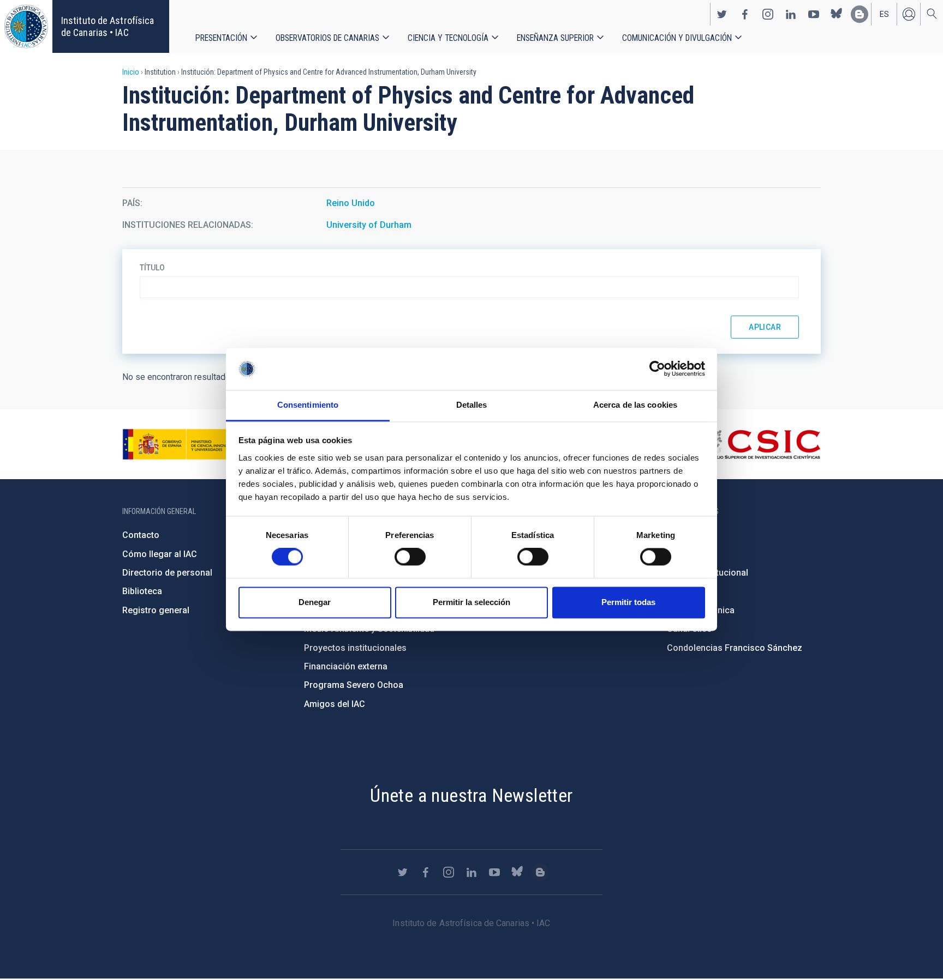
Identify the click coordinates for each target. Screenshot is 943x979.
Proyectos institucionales (355, 648)
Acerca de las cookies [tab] (635, 404)
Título (152, 267)
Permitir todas (628, 602)
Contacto (140, 535)
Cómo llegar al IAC (159, 554)
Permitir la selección (471, 602)
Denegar (315, 602)
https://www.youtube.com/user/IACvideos (813, 14)
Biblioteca (142, 591)
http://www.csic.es (761, 444)
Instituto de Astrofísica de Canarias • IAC (107, 26)
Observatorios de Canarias (327, 38)
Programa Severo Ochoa (353, 685)
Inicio (130, 72)
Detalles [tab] (471, 404)
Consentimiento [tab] (307, 404)
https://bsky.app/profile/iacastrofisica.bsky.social (836, 14)
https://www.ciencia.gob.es (182, 444)
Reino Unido (350, 203)
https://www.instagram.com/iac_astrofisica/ (767, 14)
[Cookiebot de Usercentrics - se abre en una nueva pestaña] (657, 369)
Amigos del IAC (334, 704)
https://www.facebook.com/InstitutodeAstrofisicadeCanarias (744, 14)
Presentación (221, 38)
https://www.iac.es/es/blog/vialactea (859, 14)
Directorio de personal (167, 572)
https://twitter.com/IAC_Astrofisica (722, 14)
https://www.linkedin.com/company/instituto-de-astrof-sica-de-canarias (790, 14)
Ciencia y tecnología (448, 38)
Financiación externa (345, 666)
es (884, 14)
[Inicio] (26, 26)
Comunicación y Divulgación (677, 38)
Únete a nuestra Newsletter (471, 795)
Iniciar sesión (908, 14)
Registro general (155, 610)
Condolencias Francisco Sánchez (734, 648)
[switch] (410, 557)
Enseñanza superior (555, 38)
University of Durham (368, 225)
